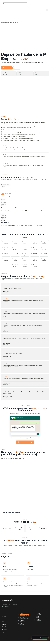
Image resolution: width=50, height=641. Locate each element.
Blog (3, 621)
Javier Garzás (7, 600)
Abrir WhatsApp (30, 571)
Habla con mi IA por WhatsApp (25, 442)
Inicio (3, 613)
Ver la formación (6, 589)
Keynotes (4, 632)
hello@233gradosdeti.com (8, 571)
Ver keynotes (30, 589)
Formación (4, 619)
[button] (47, 10)
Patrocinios (4, 629)
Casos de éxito (5, 626)
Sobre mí (17, 68)
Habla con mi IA (7, 68)
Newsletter (4, 624)
